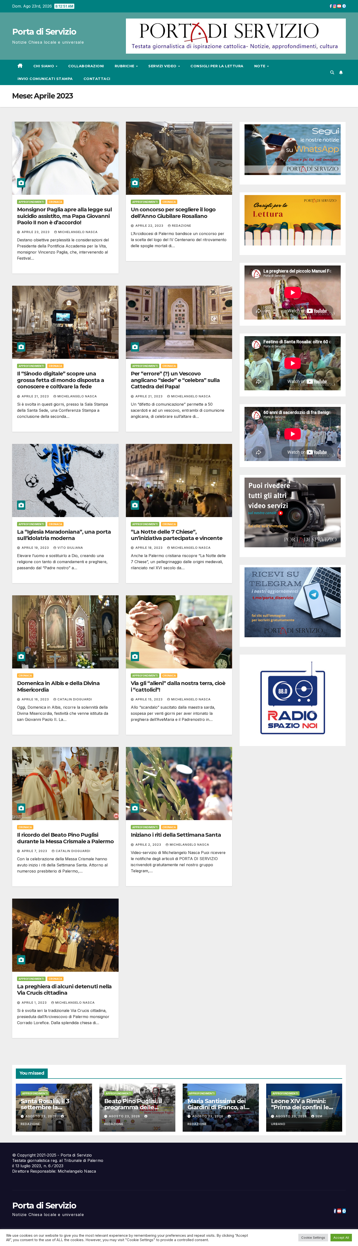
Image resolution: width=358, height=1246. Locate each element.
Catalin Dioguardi (74, 699)
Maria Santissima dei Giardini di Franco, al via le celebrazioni (217, 1107)
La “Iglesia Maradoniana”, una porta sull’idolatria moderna (64, 535)
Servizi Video (163, 66)
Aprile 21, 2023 (36, 396)
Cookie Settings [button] (313, 1237)
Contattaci (97, 79)
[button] (332, 72)
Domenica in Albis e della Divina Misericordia (58, 686)
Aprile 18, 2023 (149, 547)
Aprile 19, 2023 (36, 547)
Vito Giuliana (70, 547)
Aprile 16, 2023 (36, 699)
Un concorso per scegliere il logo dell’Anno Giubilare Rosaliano (173, 212)
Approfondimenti (31, 201)
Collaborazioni (86, 66)
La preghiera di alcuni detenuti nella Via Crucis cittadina (64, 989)
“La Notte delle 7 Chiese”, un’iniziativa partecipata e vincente (176, 535)
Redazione (181, 225)
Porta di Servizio (44, 32)
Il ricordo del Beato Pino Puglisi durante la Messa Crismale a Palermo (65, 838)
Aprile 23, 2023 (36, 232)
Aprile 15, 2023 (149, 699)
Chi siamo (44, 66)
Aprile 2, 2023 (148, 844)
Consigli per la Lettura (217, 66)
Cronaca (55, 201)
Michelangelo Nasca (78, 232)
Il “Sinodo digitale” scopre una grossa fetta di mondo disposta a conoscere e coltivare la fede (60, 380)
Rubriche (125, 66)
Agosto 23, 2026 (41, 1116)
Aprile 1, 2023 (35, 1002)
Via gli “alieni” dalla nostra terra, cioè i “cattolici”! (178, 686)
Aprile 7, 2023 (35, 851)
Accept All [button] (341, 1237)
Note (260, 66)
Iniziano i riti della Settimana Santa (176, 835)
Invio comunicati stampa (45, 79)
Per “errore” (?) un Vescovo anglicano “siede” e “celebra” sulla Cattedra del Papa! (175, 380)
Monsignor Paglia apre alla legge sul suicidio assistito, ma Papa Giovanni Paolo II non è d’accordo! (64, 216)
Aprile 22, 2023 (149, 225)
